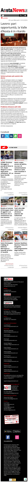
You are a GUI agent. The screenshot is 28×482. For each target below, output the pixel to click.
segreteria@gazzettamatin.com (13, 314)
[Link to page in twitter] (7, 136)
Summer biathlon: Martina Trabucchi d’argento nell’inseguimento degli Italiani (20, 246)
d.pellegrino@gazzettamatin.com (11, 344)
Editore (5, 288)
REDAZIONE (6, 309)
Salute (8, 241)
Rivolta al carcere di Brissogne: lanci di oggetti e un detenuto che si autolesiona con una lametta (7, 212)
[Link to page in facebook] (3, 136)
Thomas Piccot (10, 227)
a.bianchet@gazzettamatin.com (11, 332)
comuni (4, 241)
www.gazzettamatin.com (9, 286)
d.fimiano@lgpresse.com (9, 410)
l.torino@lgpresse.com (9, 404)
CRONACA (4, 206)
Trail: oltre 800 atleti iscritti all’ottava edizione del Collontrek (19, 212)
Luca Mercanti (14, 20)
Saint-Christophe (9, 264)
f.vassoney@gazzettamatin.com (11, 361)
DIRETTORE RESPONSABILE (10, 323)
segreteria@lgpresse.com (12, 393)
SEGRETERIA (6, 363)
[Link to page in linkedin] (11, 136)
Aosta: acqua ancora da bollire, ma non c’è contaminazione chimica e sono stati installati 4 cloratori (20, 167)
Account (6, 401)
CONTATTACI (7, 373)
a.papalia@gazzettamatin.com (11, 353)
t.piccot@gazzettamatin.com (10, 357)
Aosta (17, 160)
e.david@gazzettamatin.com (10, 340)
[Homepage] (3, 15)
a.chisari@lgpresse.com (12, 398)
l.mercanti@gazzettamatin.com (11, 326)
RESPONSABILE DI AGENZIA (10, 395)
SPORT (3, 160)
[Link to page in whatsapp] (16, 136)
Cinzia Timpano (23, 192)
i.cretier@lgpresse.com (9, 407)
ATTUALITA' (21, 160)
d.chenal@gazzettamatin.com (11, 336)
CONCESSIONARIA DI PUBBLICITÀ (11, 384)
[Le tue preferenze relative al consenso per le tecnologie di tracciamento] (25, 479)
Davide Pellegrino (9, 192)
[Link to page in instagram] (20, 136)
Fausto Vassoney (9, 265)
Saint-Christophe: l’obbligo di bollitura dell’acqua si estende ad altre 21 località (7, 247)
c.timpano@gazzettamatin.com (11, 348)
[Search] (21, 15)
